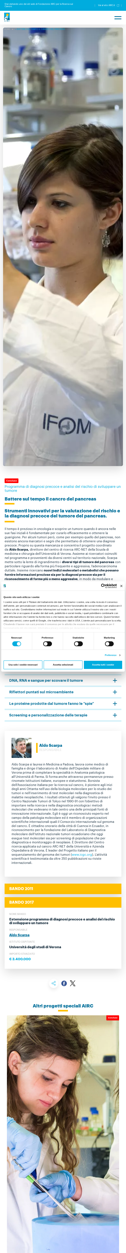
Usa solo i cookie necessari (23, 664)
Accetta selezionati (63, 664)
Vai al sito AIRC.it (106, 5)
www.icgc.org (82, 854)
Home (7, 29)
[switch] (47, 643)
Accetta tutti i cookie (103, 664)
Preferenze (111, 655)
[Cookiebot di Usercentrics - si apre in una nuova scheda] (103, 586)
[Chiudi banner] (121, 586)
